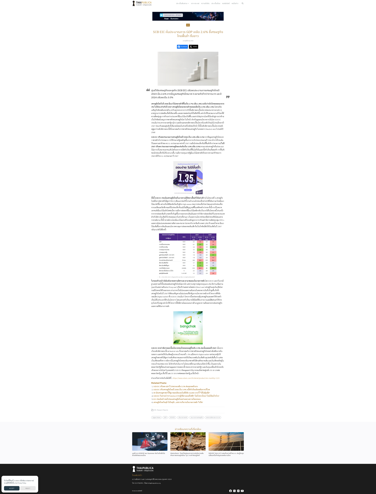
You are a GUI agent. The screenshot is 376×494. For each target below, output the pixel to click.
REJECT (28, 488)
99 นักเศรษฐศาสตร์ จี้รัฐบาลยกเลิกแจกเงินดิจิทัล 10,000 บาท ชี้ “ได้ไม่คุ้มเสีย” (181, 393)
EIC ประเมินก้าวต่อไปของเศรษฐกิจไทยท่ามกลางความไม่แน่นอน (177, 399)
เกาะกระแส (195, 3)
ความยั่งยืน (205, 3)
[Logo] (142, 3)
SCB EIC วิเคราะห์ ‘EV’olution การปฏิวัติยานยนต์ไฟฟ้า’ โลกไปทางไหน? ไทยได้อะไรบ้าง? (186, 396)
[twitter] (234, 490)
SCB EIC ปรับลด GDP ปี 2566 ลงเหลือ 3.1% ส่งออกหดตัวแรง (175, 386)
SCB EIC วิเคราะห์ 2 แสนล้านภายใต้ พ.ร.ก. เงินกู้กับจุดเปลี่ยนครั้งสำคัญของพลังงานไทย (226, 454)
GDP (165, 417)
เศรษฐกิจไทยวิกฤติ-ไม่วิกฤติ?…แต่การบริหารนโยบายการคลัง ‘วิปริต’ (178, 402)
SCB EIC (172, 417)
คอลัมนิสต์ (226, 3)
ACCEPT (11, 488)
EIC (188, 25)
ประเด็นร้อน (215, 3)
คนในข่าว (235, 3)
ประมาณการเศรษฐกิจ (197, 417)
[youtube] (242, 490)
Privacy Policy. (22, 483)
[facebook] (230, 490)
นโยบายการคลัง (182, 417)
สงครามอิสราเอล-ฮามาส (213, 417)
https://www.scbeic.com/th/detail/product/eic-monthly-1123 (196, 378)
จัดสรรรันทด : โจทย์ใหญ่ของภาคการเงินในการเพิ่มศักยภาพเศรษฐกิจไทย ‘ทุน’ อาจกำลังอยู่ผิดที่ (187, 454)
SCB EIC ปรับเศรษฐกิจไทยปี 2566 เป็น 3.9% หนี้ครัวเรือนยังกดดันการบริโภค (181, 389)
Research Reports (162, 410)
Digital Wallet (156, 417)
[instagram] (238, 490)
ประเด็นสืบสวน (181, 3)
